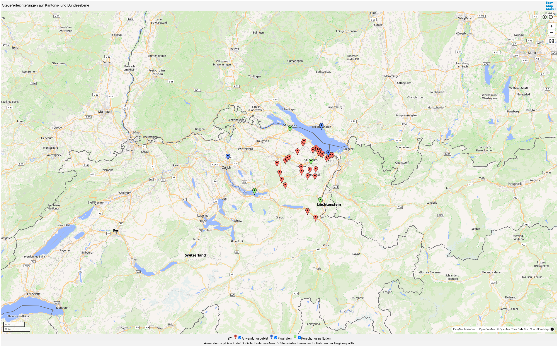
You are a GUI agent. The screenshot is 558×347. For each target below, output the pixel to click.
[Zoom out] (551, 32)
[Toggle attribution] (552, 329)
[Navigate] (544, 16)
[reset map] (551, 16)
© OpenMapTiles (507, 329)
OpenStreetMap (539, 329)
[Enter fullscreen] (551, 41)
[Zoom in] (551, 26)
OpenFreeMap (487, 329)
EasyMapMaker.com (465, 329)
